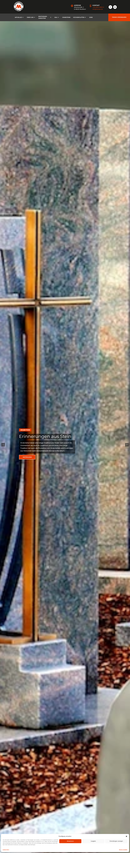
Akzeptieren (70, 841)
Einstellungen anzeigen (116, 841)
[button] (126, 836)
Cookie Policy (6, 849)
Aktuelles (18, 17)
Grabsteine (66, 17)
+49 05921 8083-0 (98, 7)
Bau (56, 17)
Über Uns (30, 17)
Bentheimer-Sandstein (42, 17)
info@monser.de (98, 9)
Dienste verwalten (123, 849)
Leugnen (93, 841)
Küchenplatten (78, 17)
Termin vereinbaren (119, 17)
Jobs (91, 17)
